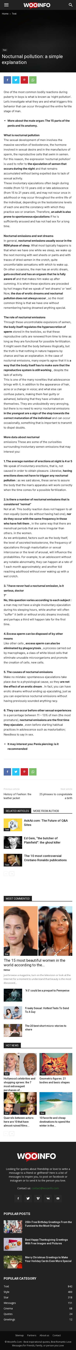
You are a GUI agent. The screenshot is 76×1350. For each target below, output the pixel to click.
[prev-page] (6, 873)
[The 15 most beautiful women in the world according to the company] (38, 931)
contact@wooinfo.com (45, 1188)
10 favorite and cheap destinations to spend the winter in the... (54, 1121)
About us (44, 1335)
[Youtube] (58, 1198)
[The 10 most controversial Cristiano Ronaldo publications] (13, 860)
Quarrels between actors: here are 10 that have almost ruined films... (19, 1121)
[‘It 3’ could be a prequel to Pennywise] (13, 995)
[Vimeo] (38, 1198)
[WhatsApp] (33, 80)
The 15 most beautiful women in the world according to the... (34, 962)
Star (6, 954)
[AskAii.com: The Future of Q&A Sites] (13, 825)
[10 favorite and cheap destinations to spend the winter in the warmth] (55, 1103)
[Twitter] (16, 80)
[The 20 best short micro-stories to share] (13, 1030)
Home (5, 13)
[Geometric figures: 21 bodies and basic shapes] (55, 1064)
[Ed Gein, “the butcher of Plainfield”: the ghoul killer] (13, 842)
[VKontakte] (48, 1198)
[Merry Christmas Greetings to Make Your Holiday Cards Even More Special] (13, 1262)
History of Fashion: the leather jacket (17, 796)
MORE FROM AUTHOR (46, 811)
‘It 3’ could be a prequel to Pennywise (47, 990)
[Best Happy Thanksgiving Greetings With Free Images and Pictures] (13, 1244)
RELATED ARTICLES (17, 811)
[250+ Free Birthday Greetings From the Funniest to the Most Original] (13, 1226)
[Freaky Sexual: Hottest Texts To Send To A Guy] (13, 1012)
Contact (57, 1335)
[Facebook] (7, 80)
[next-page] (12, 873)
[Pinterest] (24, 80)
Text (14, 13)
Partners (31, 1335)
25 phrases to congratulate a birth (55, 796)
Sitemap (19, 1335)
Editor (7, 969)
